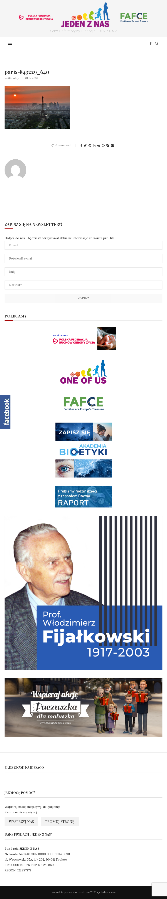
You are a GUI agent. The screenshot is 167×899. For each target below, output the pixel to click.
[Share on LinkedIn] (94, 145)
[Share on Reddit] (98, 145)
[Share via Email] (112, 145)
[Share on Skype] (107, 145)
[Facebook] (151, 43)
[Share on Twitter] (85, 145)
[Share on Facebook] (81, 145)
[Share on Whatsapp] (103, 145)
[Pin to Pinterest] (90, 145)
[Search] (156, 43)
